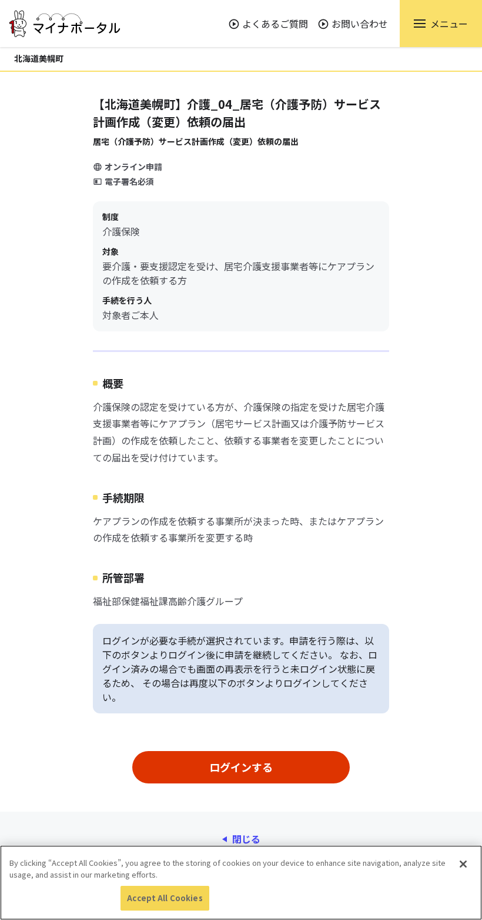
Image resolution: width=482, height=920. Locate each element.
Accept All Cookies (164, 898)
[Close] (463, 864)
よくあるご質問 (275, 23)
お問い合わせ (360, 23)
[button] (441, 23)
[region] (241, 882)
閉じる (246, 839)
